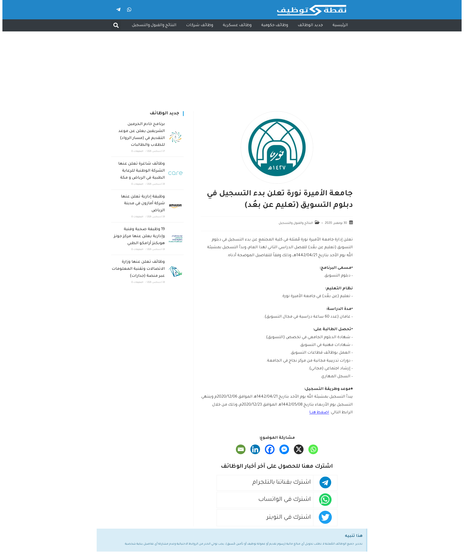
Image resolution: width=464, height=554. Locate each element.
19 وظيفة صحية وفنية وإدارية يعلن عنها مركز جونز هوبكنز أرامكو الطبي (139, 236)
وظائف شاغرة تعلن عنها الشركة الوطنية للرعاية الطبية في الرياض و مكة (141, 171)
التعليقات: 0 (137, 151)
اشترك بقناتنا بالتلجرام (281, 483)
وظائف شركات (199, 25)
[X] (299, 449)
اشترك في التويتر (289, 518)
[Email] (241, 449)
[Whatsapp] (129, 10)
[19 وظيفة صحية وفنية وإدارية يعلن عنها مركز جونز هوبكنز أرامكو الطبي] (175, 238)
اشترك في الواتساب (284, 500)
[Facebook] (270, 449)
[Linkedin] (255, 449)
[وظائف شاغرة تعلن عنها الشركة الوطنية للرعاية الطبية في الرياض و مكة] (175, 173)
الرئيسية (340, 25)
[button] (116, 25)
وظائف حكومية (274, 25)
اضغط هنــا (319, 412)
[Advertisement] (232, 68)
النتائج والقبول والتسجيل (154, 25)
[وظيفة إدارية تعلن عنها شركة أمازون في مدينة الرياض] (175, 206)
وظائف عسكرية (237, 25)
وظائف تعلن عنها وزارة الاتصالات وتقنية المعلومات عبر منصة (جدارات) (138, 269)
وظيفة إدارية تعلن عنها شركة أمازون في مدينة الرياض (143, 204)
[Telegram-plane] (118, 10)
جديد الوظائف (310, 25)
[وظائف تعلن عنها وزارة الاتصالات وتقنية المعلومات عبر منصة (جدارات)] (175, 271)
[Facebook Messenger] (284, 449)
